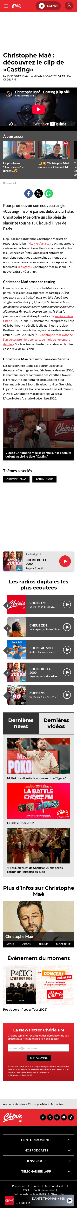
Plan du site (19, 1186)
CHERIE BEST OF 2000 (37, 561)
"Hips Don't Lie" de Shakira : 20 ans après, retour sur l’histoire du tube (35, 869)
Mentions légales (55, 1186)
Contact (35, 1186)
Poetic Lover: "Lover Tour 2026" (25, 1009)
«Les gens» (25, 267)
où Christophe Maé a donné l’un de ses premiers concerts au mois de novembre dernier (38, 339)
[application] (38, 428)
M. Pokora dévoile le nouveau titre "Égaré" (36, 778)
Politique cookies (43, 1190)
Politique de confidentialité (30, 1194)
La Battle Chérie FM (20, 823)
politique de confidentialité (20, 1075)
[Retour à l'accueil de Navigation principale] (16, 6)
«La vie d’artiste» (39, 243)
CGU (26, 1190)
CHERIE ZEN (38, 625)
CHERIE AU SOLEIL (43, 648)
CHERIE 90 (37, 693)
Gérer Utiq (57, 1194)
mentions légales (40, 1072)
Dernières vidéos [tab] (56, 723)
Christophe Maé (19, 936)
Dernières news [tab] (21, 723)
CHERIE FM (38, 602)
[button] (38, 428)
